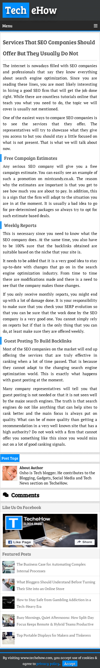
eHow (31, 9)
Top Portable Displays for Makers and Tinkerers (54, 635)
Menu (7, 25)
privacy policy (47, 663)
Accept (69, 663)
